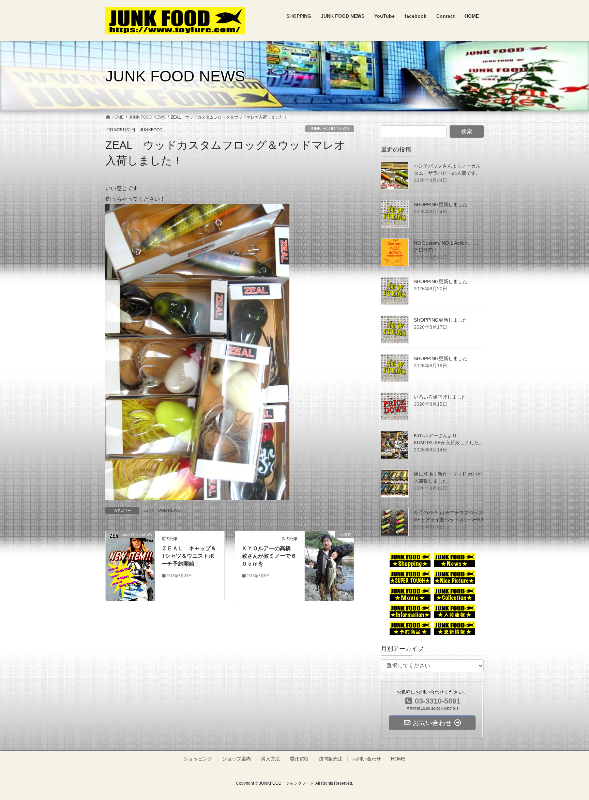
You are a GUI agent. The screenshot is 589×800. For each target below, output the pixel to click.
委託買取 (299, 758)
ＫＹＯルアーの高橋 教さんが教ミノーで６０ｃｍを (269, 556)
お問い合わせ (366, 758)
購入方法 (270, 758)
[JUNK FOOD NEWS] (130, 565)
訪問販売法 (331, 758)
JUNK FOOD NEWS (329, 128)
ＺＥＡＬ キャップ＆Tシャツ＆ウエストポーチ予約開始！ (189, 556)
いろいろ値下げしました (440, 397)
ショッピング (198, 758)
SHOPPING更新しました (440, 204)
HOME (398, 758)
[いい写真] (329, 563)
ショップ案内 (236, 758)
